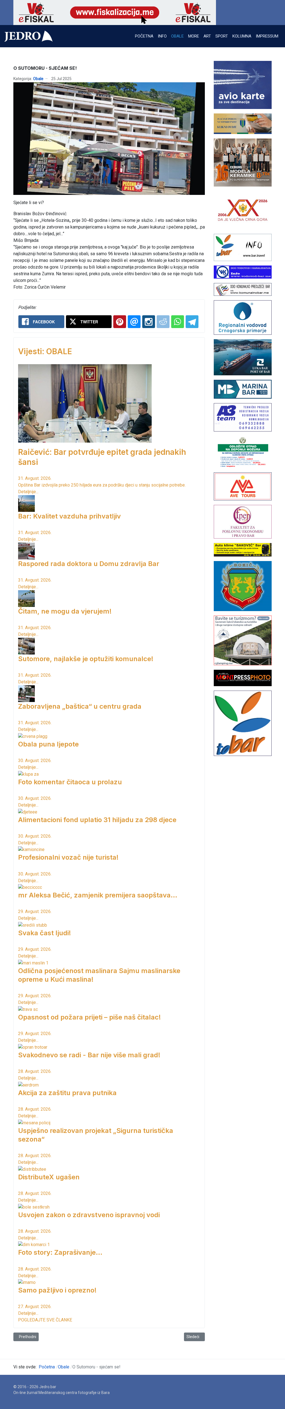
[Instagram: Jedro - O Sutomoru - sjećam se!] (148, 321)
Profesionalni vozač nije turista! (68, 857)
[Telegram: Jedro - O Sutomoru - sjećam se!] (192, 321)
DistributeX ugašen (49, 1177)
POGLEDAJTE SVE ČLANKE (45, 1320)
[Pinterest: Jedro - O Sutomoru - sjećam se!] (119, 321)
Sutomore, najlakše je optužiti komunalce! (85, 659)
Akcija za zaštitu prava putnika (67, 1093)
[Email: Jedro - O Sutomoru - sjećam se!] (134, 321)
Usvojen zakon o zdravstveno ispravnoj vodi (89, 1215)
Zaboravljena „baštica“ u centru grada (79, 706)
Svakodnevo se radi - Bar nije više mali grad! (89, 1055)
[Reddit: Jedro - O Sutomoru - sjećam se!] (163, 321)
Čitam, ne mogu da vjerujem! (65, 611)
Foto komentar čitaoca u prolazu (70, 782)
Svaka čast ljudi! (44, 933)
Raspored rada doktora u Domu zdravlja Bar (88, 564)
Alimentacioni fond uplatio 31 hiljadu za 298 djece (97, 820)
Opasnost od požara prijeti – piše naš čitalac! (89, 1017)
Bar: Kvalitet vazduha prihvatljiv (69, 516)
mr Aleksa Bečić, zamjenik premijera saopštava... (97, 895)
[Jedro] (28, 36)
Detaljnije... (28, 491)
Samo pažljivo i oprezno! (57, 1290)
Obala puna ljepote (48, 744)
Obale (38, 78)
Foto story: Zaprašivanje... (60, 1252)
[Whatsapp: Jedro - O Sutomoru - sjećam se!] (177, 321)
